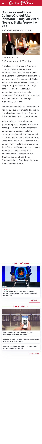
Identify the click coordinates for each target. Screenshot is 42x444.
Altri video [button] (35, 301)
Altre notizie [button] (34, 354)
